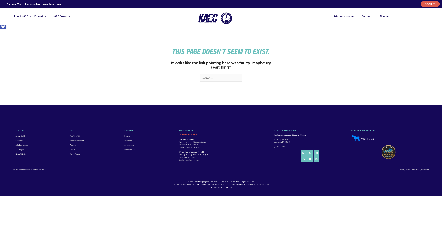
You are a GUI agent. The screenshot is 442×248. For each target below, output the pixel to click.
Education (40, 16)
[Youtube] (310, 159)
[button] (3, 26)
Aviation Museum (343, 16)
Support (367, 16)
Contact (385, 16)
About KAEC (21, 16)
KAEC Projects (61, 16)
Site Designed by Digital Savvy (221, 187)
